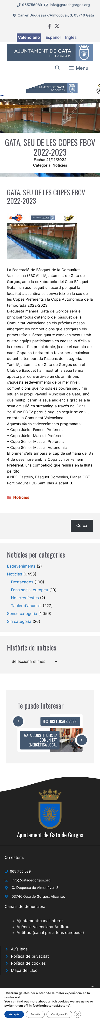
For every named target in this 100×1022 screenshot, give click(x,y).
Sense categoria (22, 613)
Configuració (59, 1014)
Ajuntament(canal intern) (40, 920)
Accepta (14, 1014)
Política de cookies (28, 963)
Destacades (22, 582)
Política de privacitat (30, 956)
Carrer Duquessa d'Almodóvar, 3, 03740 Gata (56, 15)
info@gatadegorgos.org (70, 5)
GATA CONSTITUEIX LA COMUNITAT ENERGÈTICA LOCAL (40, 740)
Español (53, 37)
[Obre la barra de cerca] (57, 68)
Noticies (60, 165)
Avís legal (20, 949)
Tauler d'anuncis (26, 605)
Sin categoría (19, 621)
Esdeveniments (21, 566)
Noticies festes (25, 597)
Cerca (81, 525)
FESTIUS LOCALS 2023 (59, 721)
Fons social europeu (29, 590)
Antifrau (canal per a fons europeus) (50, 932)
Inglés (71, 37)
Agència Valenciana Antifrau (43, 926)
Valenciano (29, 37)
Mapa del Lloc (24, 970)
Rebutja (35, 1014)
